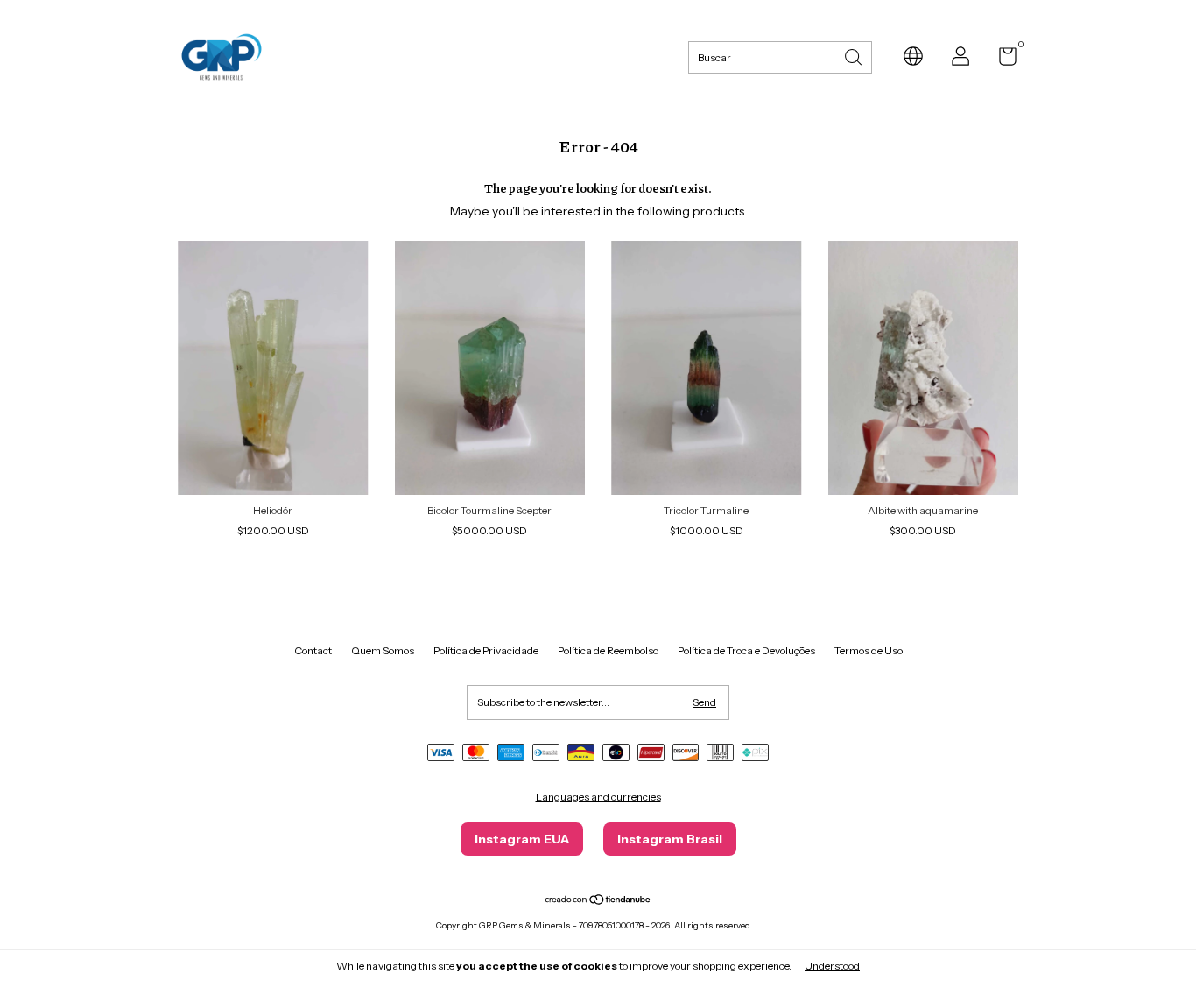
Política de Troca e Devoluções (746, 650)
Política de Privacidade (485, 650)
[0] (1001, 60)
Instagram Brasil (669, 839)
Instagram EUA (522, 839)
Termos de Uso (868, 650)
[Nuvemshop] (598, 901)
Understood (832, 965)
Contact (313, 650)
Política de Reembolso (608, 650)
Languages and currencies (598, 796)
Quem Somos (382, 650)
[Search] (854, 55)
